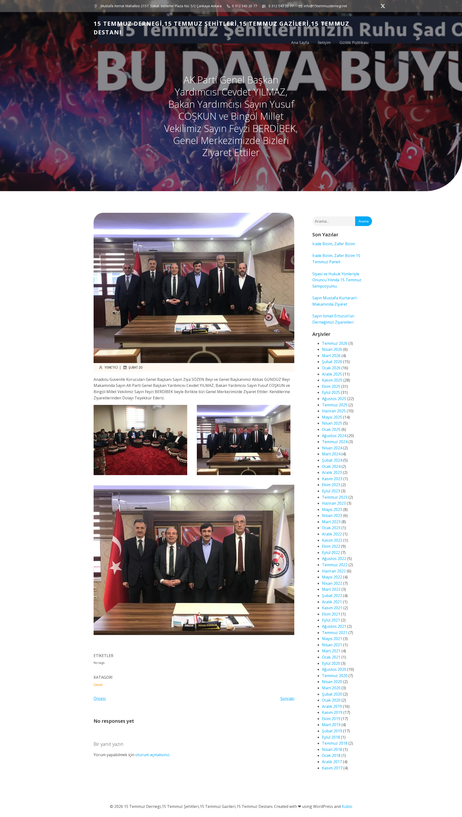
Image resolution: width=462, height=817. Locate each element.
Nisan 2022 (332, 583)
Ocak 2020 (331, 700)
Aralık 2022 (332, 534)
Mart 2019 (331, 724)
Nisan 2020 (332, 681)
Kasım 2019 (332, 712)
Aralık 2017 (332, 761)
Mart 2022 (331, 589)
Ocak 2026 (331, 368)
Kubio (347, 806)
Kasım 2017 (332, 768)
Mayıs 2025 (332, 417)
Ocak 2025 (331, 429)
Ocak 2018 (331, 755)
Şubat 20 (135, 367)
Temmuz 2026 (334, 343)
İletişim (324, 42)
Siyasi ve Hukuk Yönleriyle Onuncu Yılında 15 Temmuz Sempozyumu (336, 280)
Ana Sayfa (300, 42)
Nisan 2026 (332, 349)
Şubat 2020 (332, 694)
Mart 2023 (331, 521)
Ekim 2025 (331, 386)
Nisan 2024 (332, 448)
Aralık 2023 (332, 472)
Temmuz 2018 (334, 743)
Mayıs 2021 (332, 638)
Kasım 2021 (332, 607)
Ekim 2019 (331, 718)
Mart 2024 (331, 454)
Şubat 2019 (332, 731)
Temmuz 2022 (334, 564)
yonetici (111, 367)
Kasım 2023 (332, 478)
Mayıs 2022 (332, 577)
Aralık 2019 (332, 706)
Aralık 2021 (332, 601)
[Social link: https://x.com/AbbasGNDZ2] (381, 6)
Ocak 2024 (331, 466)
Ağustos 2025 (334, 398)
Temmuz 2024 (334, 441)
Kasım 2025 (332, 380)
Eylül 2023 (331, 491)
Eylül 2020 (331, 663)
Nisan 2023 (332, 515)
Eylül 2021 (331, 620)
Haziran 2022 (334, 571)
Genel (98, 684)
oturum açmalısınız (152, 754)
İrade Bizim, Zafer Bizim (333, 243)
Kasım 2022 (332, 540)
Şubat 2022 (332, 595)
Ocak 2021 (331, 657)
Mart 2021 (331, 651)
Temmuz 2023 (334, 497)
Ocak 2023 (331, 527)
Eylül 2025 (331, 392)
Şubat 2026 (332, 361)
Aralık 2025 (332, 374)
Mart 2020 (331, 688)
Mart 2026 (331, 355)
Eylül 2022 (331, 552)
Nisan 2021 (332, 644)
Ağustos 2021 (334, 626)
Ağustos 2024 (334, 435)
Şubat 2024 (332, 460)
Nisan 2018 (332, 749)
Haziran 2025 (334, 411)
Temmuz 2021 (334, 632)
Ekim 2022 (331, 546)
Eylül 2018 (331, 737)
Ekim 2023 (331, 484)
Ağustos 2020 (334, 669)
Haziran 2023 (334, 503)
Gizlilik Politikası (354, 42)
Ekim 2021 (331, 614)
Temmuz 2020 (334, 675)
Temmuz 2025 (334, 405)
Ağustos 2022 (334, 558)
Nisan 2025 (332, 423)
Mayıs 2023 (332, 509)
